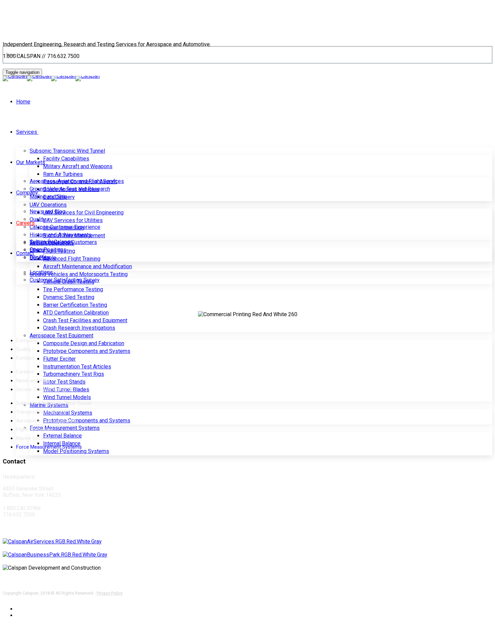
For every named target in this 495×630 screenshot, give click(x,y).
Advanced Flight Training (71, 259)
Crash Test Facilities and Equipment (85, 320)
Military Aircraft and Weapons (77, 166)
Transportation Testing (41, 412)
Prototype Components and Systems (86, 351)
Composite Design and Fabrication (83, 343)
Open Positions (48, 249)
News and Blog (47, 211)
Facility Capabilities (66, 158)
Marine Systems (34, 438)
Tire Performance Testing (73, 289)
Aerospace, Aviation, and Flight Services (77, 181)
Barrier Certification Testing (75, 305)
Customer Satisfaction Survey (65, 280)
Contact (25, 253)
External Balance (62, 435)
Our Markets (30, 162)
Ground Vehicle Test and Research (70, 189)
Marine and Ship (48, 196)
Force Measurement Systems (65, 428)
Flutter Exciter (59, 359)
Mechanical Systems (67, 413)
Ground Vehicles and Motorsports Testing (79, 274)
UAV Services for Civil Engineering (83, 212)
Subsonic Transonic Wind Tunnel (67, 151)
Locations (41, 272)
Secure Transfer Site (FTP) (45, 389)
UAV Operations (48, 205)
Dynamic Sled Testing (68, 297)
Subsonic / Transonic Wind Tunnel (53, 403)
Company (27, 192)
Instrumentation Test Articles (77, 366)
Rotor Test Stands (64, 382)
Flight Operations (35, 429)
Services (26, 132)
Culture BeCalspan (51, 242)
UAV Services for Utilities (73, 220)
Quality (38, 219)
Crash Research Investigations (79, 328)
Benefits (40, 257)
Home (23, 101)
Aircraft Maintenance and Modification (87, 266)
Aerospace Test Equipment (61, 335)
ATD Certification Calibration (76, 312)
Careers (25, 223)
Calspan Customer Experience (65, 227)
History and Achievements (61, 235)
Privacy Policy (110, 593)
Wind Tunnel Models (67, 397)
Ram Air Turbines (63, 174)
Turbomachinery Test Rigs (73, 374)
